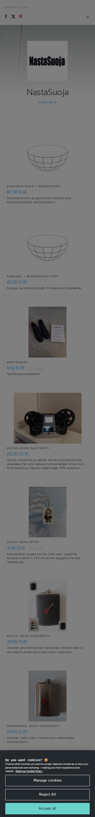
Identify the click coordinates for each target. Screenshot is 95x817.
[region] (47, 783)
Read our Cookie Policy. (29, 771)
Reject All (47, 794)
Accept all (47, 808)
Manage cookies (47, 780)
